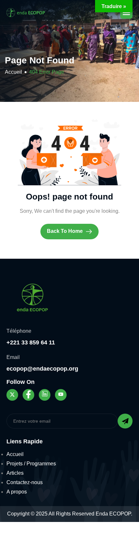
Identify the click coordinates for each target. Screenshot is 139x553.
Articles (15, 473)
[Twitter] (12, 395)
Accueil (15, 454)
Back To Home (65, 231)
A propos (16, 491)
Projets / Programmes (31, 463)
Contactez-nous (24, 482)
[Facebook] (28, 395)
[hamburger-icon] (126, 12)
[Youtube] (61, 395)
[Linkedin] (44, 395)
